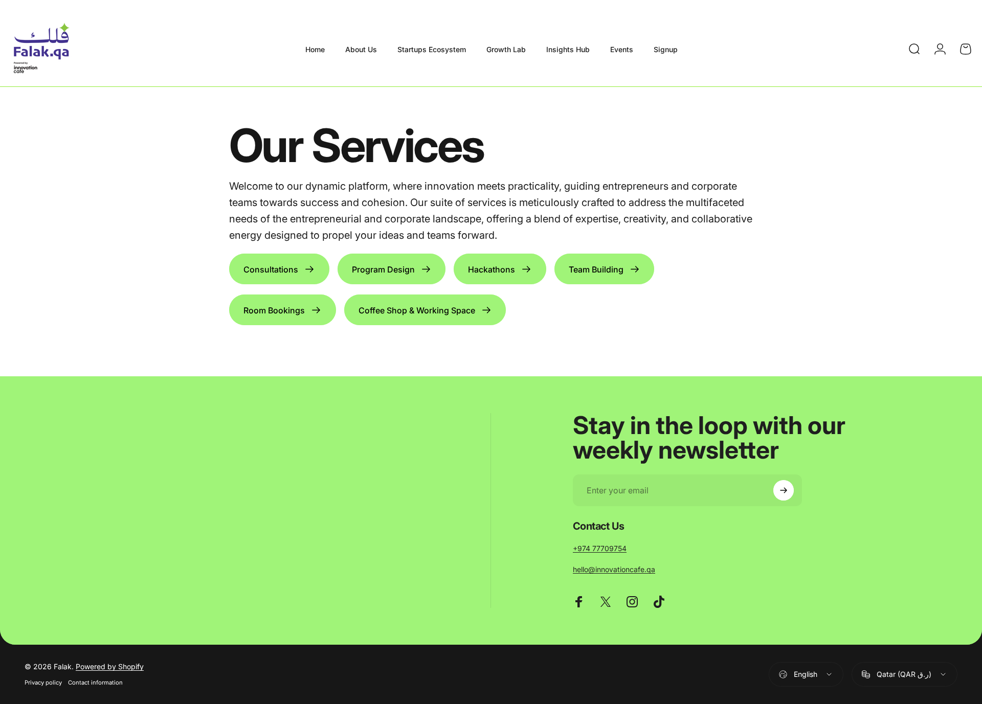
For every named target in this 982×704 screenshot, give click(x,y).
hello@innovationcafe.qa (614, 569)
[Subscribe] (783, 490)
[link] (279, 269)
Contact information (95, 682)
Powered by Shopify (110, 666)
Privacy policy (43, 682)
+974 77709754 (600, 548)
